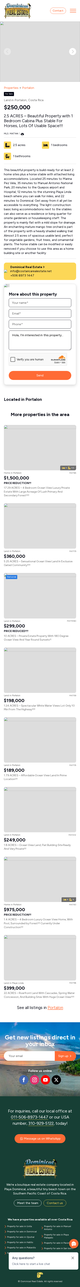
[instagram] (34, 1080)
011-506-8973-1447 (29, 1117)
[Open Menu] (73, 11)
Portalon (28, 88)
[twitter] (56, 1080)
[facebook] (23, 1080)
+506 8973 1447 (22, 275)
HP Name (4, 1025)
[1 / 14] (40, 51)
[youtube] (45, 1080)
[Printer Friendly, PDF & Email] (22, 134)
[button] (72, 51)
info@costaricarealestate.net (31, 271)
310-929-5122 (41, 1123)
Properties (11, 88)
